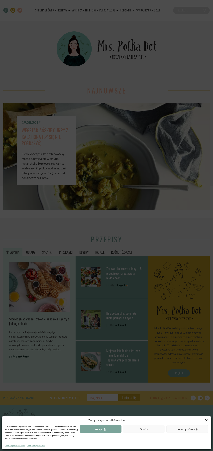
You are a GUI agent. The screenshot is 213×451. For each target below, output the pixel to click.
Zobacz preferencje (187, 429)
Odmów (144, 429)
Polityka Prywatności (36, 445)
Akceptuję (100, 429)
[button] (206, 420)
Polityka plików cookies (15, 445)
